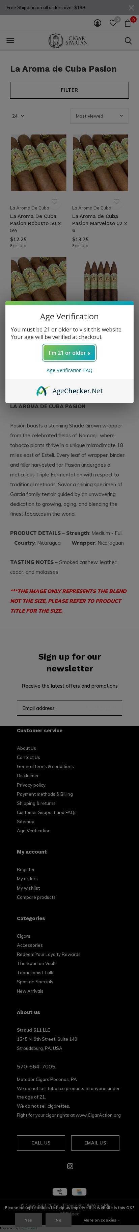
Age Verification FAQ (69, 370)
